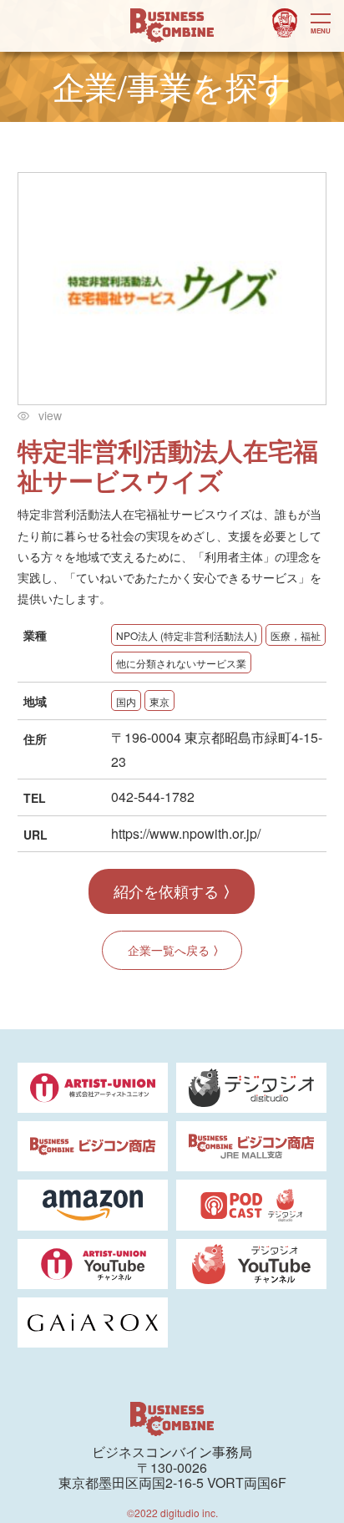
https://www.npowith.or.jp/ (186, 833)
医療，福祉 (296, 635)
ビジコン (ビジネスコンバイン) (172, 25)
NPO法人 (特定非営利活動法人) (186, 635)
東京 (159, 701)
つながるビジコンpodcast (284, 23)
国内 (126, 701)
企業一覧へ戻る (169, 950)
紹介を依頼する (166, 890)
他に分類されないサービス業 (181, 663)
